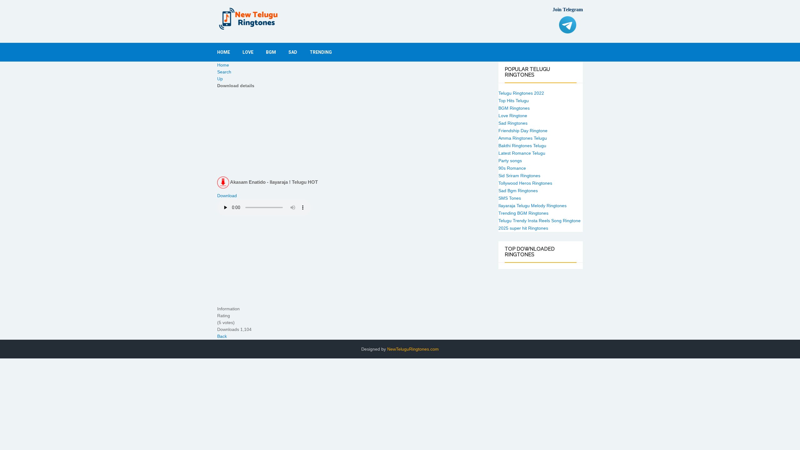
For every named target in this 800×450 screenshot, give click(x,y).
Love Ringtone (512, 115)
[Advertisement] (353, 133)
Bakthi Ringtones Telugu (522, 145)
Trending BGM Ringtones (523, 213)
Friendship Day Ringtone (523, 130)
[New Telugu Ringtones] (248, 18)
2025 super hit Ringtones (523, 228)
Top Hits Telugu (513, 100)
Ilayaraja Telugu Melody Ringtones (532, 205)
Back (222, 336)
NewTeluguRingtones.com (413, 349)
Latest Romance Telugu (521, 153)
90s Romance (512, 168)
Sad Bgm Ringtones (518, 190)
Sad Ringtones (513, 123)
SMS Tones (509, 198)
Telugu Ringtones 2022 (521, 93)
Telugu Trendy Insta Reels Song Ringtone (539, 220)
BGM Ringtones (514, 108)
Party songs (510, 160)
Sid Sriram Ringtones (519, 175)
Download (227, 195)
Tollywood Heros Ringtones (525, 183)
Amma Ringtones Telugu (522, 138)
